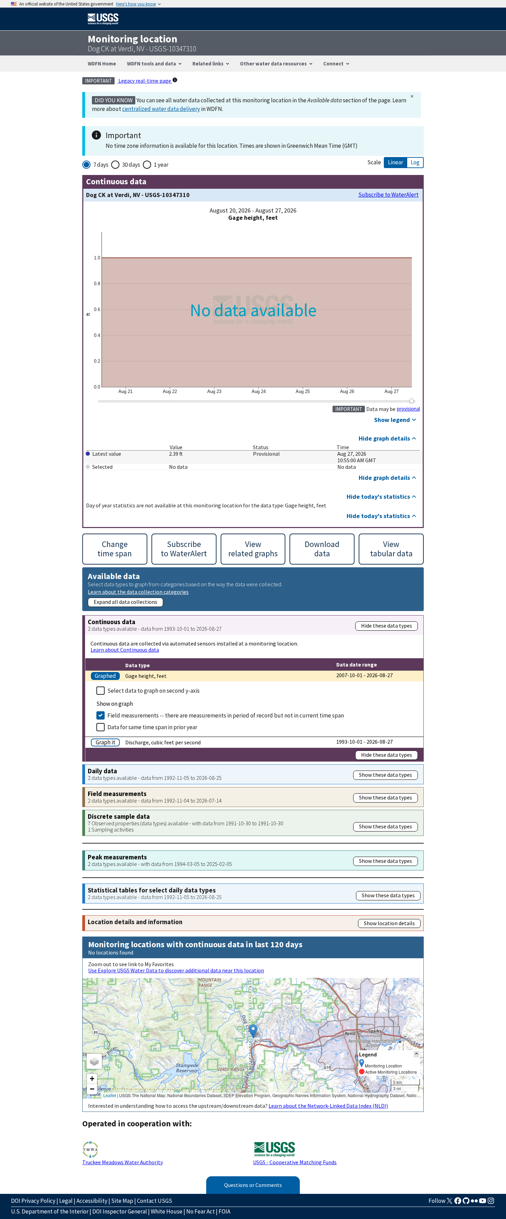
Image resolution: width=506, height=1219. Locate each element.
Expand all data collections (125, 601)
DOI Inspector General (119, 1211)
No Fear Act (200, 1211)
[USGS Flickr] (474, 1203)
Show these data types (385, 774)
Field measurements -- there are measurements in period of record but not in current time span (225, 715)
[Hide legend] (416, 1054)
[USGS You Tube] (482, 1203)
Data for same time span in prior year (152, 727)
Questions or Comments (253, 1184)
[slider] (411, 400)
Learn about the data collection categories (138, 591)
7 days (100, 164)
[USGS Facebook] (458, 1203)
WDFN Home (102, 63)
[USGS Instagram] (491, 1203)
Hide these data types (386, 625)
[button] (253, 1031)
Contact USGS (154, 1201)
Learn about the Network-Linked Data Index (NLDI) (328, 1105)
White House (166, 1211)
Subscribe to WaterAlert (388, 195)
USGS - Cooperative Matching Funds (295, 1162)
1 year (161, 164)
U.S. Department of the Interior (49, 1211)
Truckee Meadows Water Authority (122, 1162)
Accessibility (91, 1201)
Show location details (389, 923)
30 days (131, 164)
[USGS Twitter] (449, 1203)
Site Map (122, 1201)
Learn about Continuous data (125, 649)
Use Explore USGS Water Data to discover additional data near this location (176, 970)
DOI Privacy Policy (33, 1201)
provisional (408, 409)
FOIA (224, 1211)
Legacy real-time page (144, 80)
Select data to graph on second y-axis (153, 690)
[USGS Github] (466, 1203)
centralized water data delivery (161, 109)
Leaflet (109, 1095)
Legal (66, 1201)
